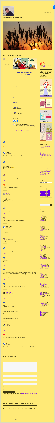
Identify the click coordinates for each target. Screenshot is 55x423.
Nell (40, 296)
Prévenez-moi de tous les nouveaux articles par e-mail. (11, 390)
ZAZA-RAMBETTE (5, 60)
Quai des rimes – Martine (43, 304)
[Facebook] (54, 5)
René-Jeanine (42, 307)
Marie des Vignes (42, 287)
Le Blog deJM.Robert (43, 265)
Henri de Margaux (42, 246)
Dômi (41, 231)
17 (40, 195)
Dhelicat (41, 230)
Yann (41, 316)
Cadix (41, 218)
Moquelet (41, 294)
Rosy (41, 310)
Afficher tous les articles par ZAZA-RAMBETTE (22, 130)
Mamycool (41, 283)
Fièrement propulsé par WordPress (17, 419)
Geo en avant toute (42, 244)
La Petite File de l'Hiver (43, 259)
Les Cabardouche (42, 273)
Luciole (41, 278)
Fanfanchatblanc (42, 238)
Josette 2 (41, 254)
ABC (40, 211)
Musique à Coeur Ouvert (43, 295)
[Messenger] (54, 7)
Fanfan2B (41, 237)
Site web (4, 382)
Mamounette (42, 282)
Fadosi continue (42, 236)
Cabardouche (42, 217)
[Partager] (54, 9)
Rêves (47, 76)
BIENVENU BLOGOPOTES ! (47, 12)
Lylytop (41, 279)
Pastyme (41, 301)
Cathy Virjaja (42, 220)
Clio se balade (42, 227)
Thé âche (41, 313)
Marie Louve (42, 288)
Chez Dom (41, 222)
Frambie (41, 241)
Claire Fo (41, 225)
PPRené (7, 238)
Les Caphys (41, 274)
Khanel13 (41, 256)
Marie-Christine (9, 292)
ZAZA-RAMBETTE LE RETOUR (12, 17)
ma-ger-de (41, 281)
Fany (41, 239)
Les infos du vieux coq (43, 275)
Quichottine (42, 305)
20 (45, 195)
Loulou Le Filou (42, 277)
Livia (6, 247)
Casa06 (41, 219)
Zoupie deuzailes (42, 319)
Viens (41, 315)
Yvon (41, 317)
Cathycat (41, 221)
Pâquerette (41, 300)
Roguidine (7, 193)
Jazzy (41, 250)
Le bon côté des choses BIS (44, 268)
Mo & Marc (41, 292)
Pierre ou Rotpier (42, 303)
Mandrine (41, 286)
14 (47, 193)
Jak (40, 249)
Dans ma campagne (43, 229)
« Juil (42, 199)
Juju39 (41, 255)
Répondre (5, 148)
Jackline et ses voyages (43, 247)
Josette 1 (41, 253)
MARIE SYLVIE (42, 169)
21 (47, 195)
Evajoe (41, 234)
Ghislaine (41, 245)
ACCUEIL (4, 64)
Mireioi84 (41, 291)
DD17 (6, 257)
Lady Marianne (42, 260)
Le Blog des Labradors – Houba (44, 266)
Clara (41, 226)
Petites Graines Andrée (43, 302)
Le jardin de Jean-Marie (43, 269)
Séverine (41, 311)
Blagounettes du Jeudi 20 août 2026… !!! (45, 154)
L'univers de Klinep (43, 257)
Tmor (41, 314)
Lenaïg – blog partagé (43, 272)
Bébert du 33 (42, 215)
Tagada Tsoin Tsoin (43, 312)
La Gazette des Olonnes (43, 258)
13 (45, 193)
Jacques (41, 248)
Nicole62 (41, 298)
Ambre (41, 212)
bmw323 (41, 216)
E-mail (4, 378)
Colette (41, 228)
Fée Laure (41, 240)
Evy (40, 235)
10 (40, 193)
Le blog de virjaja (42, 264)
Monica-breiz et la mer (43, 293)
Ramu (41, 306)
